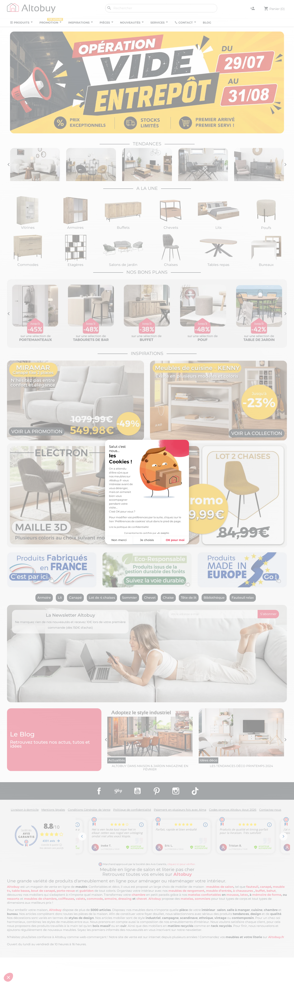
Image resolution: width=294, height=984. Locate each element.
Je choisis (147, 540)
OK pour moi (175, 540)
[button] (8, 977)
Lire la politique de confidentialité (129, 526)
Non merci (119, 540)
